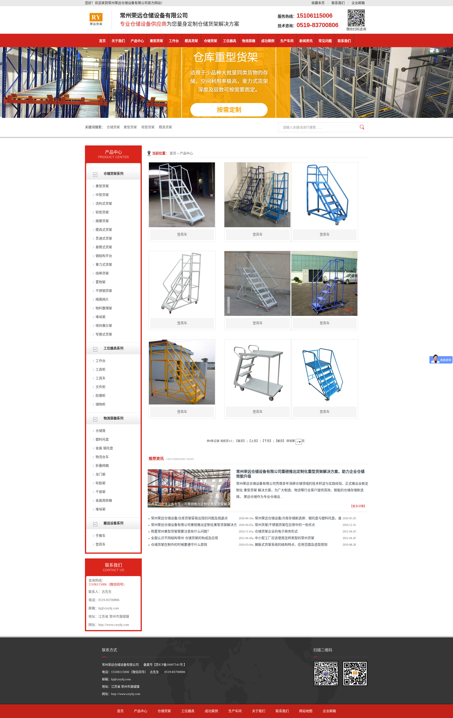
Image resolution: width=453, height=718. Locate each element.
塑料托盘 (102, 439)
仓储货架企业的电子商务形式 (276, 531)
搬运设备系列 (113, 523)
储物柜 (100, 404)
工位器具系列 (113, 348)
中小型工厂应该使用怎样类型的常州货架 (284, 538)
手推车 (100, 535)
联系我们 (338, 3)
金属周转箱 (104, 500)
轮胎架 (100, 483)
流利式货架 (104, 203)
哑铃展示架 (104, 325)
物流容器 (248, 41)
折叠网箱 (102, 465)
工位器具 (229, 41)
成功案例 (267, 41)
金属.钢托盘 (104, 448)
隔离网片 (102, 299)
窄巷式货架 (104, 334)
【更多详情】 (358, 506)
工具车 (100, 378)
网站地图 (305, 711)
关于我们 (118, 41)
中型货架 (102, 195)
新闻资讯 (306, 41)
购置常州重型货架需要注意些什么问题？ (180, 531)
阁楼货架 (102, 221)
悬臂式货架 (104, 247)
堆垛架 (100, 317)
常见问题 (325, 41)
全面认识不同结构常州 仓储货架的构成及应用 (184, 538)
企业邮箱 (358, 3)
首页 (102, 41)
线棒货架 (102, 273)
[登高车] (182, 226)
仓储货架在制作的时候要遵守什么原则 (179, 544)
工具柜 (100, 369)
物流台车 (102, 457)
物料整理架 (104, 308)
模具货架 (191, 41)
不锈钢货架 (104, 291)
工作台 (174, 41)
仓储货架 (210, 41)
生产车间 (287, 41)
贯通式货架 (104, 238)
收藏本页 (318, 3)
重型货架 (156, 41)
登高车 (100, 544)
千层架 (100, 492)
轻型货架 (148, 127)
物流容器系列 (113, 418)
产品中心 (137, 41)
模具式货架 (104, 229)
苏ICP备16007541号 (170, 664)
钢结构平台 (104, 256)
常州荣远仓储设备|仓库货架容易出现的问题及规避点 (189, 518)
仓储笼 (100, 431)
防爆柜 (100, 395)
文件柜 (100, 387)
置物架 (100, 282)
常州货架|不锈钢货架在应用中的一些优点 (285, 525)
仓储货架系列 (113, 173)
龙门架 (100, 474)
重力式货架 (104, 264)
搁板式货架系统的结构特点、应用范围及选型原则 (291, 544)
